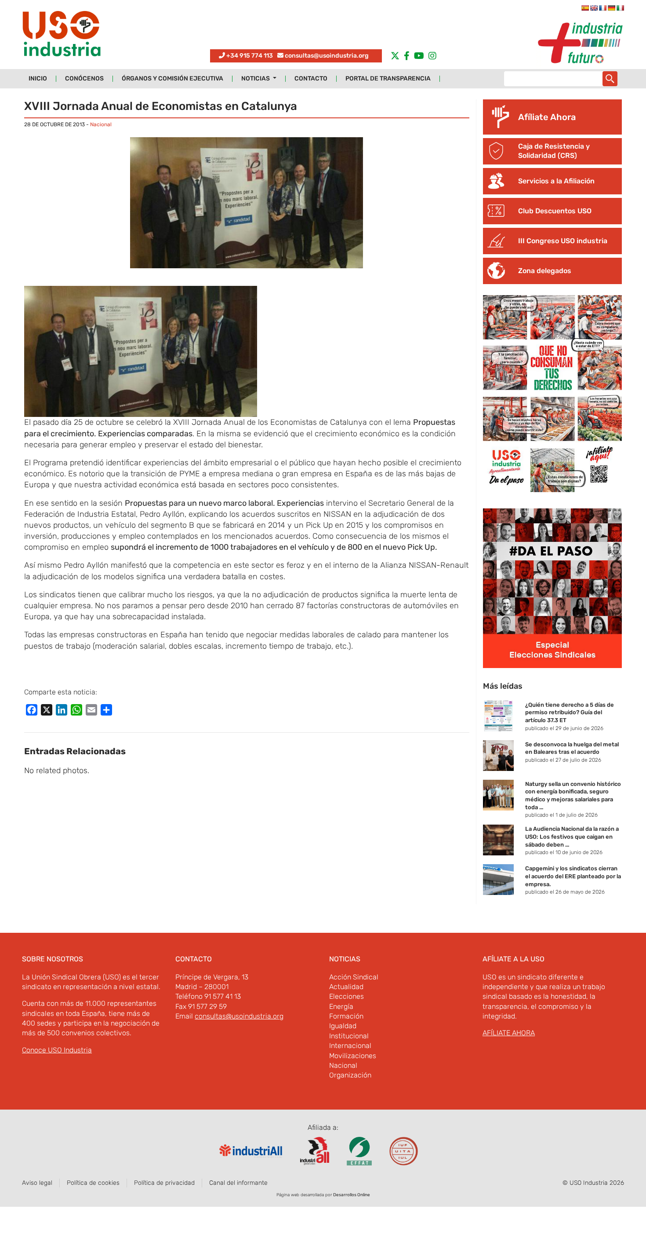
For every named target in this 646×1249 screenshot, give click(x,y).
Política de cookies (93, 1183)
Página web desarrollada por (323, 1195)
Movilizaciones (352, 1056)
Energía (341, 1006)
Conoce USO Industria (57, 1050)
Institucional (349, 1036)
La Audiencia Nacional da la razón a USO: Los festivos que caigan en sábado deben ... (572, 836)
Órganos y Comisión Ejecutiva (172, 79)
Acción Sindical (353, 977)
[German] (611, 7)
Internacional (350, 1045)
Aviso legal (37, 1183)
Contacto (310, 79)
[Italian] (620, 7)
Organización (350, 1075)
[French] (602, 7)
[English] (594, 7)
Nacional (101, 124)
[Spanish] (585, 7)
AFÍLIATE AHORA (509, 1033)
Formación (346, 1016)
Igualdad (342, 1026)
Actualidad (346, 986)
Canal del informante (238, 1183)
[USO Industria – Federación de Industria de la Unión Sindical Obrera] (61, 36)
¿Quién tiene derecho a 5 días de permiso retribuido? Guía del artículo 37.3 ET (569, 712)
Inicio (38, 79)
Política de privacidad (164, 1183)
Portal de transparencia (388, 79)
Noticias (256, 79)
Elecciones (346, 996)
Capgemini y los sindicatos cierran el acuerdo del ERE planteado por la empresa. (573, 876)
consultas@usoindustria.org (327, 55)
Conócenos (84, 79)
